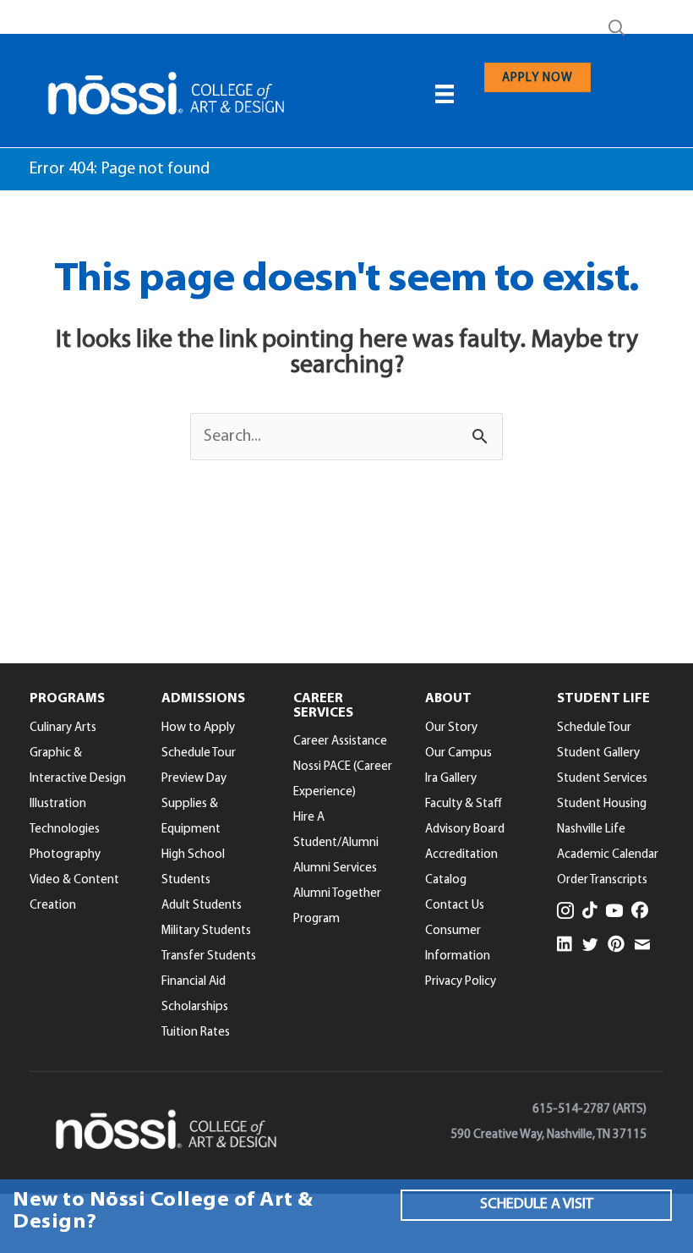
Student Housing (602, 804)
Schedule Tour (198, 753)
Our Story (451, 728)
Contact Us (454, 905)
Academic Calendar (607, 855)
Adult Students (201, 905)
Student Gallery (598, 753)
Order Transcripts (602, 880)
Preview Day (193, 778)
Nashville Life (591, 829)
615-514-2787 (571, 1109)
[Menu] (444, 94)
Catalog (446, 880)
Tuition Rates (195, 1032)
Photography (65, 855)
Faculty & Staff (463, 804)
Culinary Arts (63, 728)
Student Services (602, 778)
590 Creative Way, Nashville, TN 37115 (548, 1135)
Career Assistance (340, 741)
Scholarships (194, 1007)
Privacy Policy (460, 981)
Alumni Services (335, 868)
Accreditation (461, 855)
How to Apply (198, 728)
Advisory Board (465, 829)
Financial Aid (193, 981)
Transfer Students (208, 956)
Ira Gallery (451, 778)
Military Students (206, 931)
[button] (620, 28)
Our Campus (458, 753)
